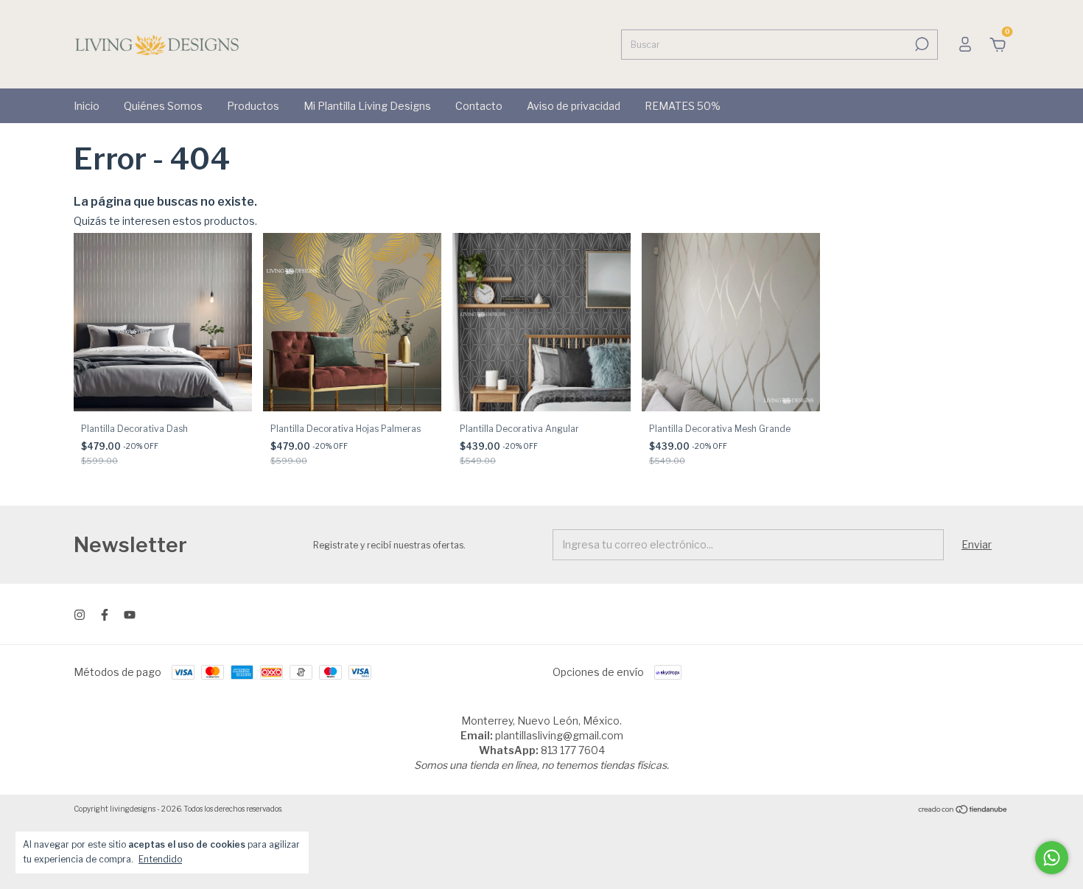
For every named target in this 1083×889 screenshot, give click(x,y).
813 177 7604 (573, 750)
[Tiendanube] (963, 810)
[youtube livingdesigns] (130, 615)
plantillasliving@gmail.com (559, 735)
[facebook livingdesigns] (105, 615)
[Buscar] (920, 44)
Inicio (86, 106)
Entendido (160, 859)
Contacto (478, 106)
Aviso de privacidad (573, 106)
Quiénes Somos (163, 106)
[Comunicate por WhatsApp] (1051, 857)
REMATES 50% (683, 106)
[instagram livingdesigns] (79, 615)
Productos (253, 106)
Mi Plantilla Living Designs (367, 106)
